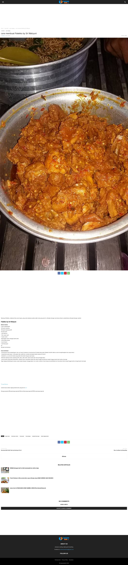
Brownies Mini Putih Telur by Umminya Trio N (11, 450)
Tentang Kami (58, 559)
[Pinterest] (65, 273)
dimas (3, 35)
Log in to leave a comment (64, 508)
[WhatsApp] (68, 273)
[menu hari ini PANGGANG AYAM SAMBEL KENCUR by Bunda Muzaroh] (5, 490)
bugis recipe (7, 436)
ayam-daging (12, 28)
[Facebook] (59, 273)
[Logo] (64, 539)
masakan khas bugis (35, 436)
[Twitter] (62, 273)
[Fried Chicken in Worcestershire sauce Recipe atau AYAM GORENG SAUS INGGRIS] (5, 480)
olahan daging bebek (45, 436)
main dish (6, 28)
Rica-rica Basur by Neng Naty (120, 450)
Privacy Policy (65, 559)
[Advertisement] (64, 15)
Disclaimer (71, 559)
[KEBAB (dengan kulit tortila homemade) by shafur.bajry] (5, 470)
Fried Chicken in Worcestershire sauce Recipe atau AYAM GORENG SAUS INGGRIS (31, 478)
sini (26, 387)
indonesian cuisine (14, 436)
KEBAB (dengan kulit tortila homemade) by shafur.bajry (24, 468)
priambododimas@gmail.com (67, 549)
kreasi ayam (22, 436)
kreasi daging (28, 436)
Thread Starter (4, 384)
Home (2, 28)
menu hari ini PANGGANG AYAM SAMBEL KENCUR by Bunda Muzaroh (28, 488)
